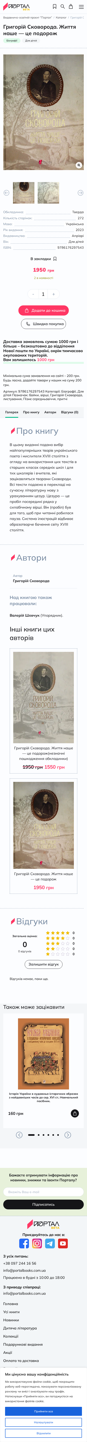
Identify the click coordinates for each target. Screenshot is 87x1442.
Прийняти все (43, 1411)
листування (12, 399)
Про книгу (31, 412)
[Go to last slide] (6, 193)
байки (34, 395)
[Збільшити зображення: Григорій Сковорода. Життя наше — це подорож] (43, 112)
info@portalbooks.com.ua (24, 1270)
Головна (10, 1303)
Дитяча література (20, 1328)
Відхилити (44, 1433)
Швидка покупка (48, 323)
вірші (44, 395)
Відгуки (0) (70, 412)
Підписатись (43, 1204)
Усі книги (11, 1312)
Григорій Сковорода (66, 395)
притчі (62, 399)
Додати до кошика (48, 310)
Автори (50, 412)
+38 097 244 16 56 (19, 1263)
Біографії (68, 391)
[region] (43, 1405)
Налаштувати (43, 1422)
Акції (7, 1352)
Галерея (11, 412)
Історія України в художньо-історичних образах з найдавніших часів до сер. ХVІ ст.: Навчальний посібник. (43, 1097)
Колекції (10, 1336)
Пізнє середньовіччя (39, 399)
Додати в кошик (75, 1113)
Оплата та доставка (21, 1360)
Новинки (11, 1320)
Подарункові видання (23, 1344)
